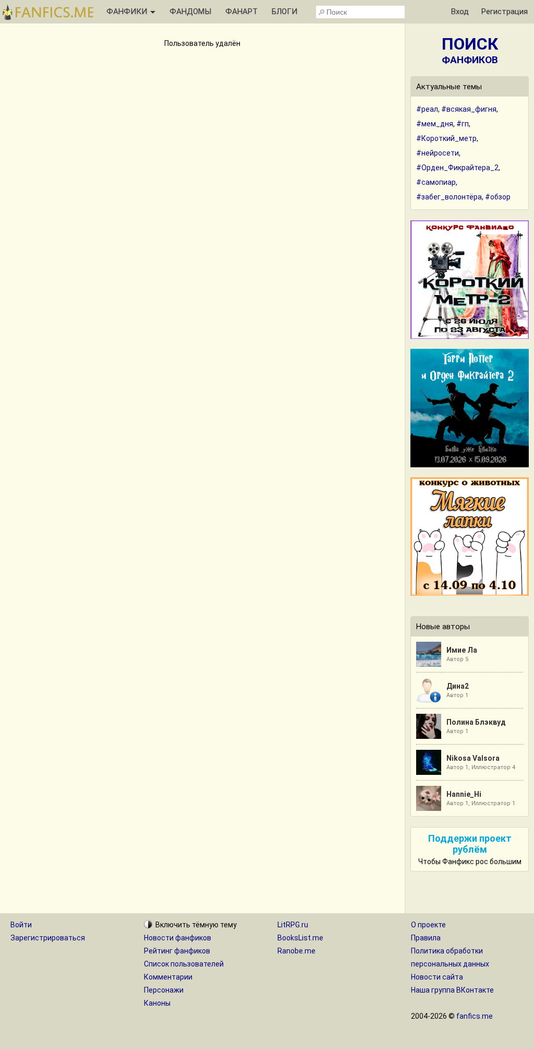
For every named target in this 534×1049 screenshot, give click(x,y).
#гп (462, 124)
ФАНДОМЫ (190, 11)
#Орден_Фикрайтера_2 (457, 167)
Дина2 (457, 686)
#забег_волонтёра (449, 197)
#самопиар (436, 182)
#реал (427, 109)
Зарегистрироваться (47, 938)
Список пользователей (184, 964)
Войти (21, 925)
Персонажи (164, 990)
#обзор (498, 197)
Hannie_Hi (463, 794)
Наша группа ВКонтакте (452, 990)
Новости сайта (437, 977)
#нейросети (437, 153)
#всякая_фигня (468, 109)
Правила (426, 938)
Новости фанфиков (177, 938)
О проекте (428, 925)
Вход (460, 11)
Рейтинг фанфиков (177, 951)
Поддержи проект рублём (470, 844)
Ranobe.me (296, 951)
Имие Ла (461, 650)
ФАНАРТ (241, 11)
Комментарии (168, 977)
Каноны (157, 1003)
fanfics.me (474, 1016)
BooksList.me (300, 938)
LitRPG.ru (292, 925)
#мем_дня (434, 124)
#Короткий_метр (446, 138)
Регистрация (504, 11)
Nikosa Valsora (473, 758)
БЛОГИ (284, 11)
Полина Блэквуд (476, 722)
